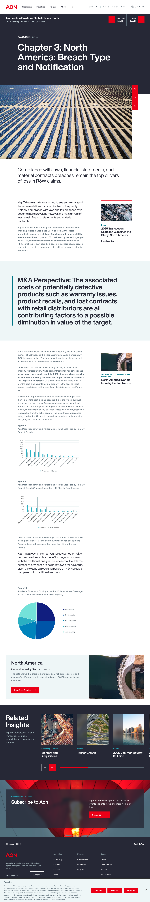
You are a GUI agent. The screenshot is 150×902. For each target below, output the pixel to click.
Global (139, 7)
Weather (105, 869)
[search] (72, 7)
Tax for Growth (86, 752)
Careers (106, 7)
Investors (115, 7)
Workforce (106, 874)
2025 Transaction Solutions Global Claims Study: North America (116, 231)
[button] (25, 690)
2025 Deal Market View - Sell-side (128, 754)
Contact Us (93, 7)
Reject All (114, 890)
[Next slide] (52, 767)
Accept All (131, 890)
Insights (53, 6)
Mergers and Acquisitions (49, 754)
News (123, 7)
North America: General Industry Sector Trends (116, 381)
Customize (98, 890)
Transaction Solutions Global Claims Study (32, 18)
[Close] (146, 889)
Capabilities (26, 6)
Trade (103, 859)
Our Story (57, 859)
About (63, 6)
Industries (40, 6)
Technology (106, 864)
